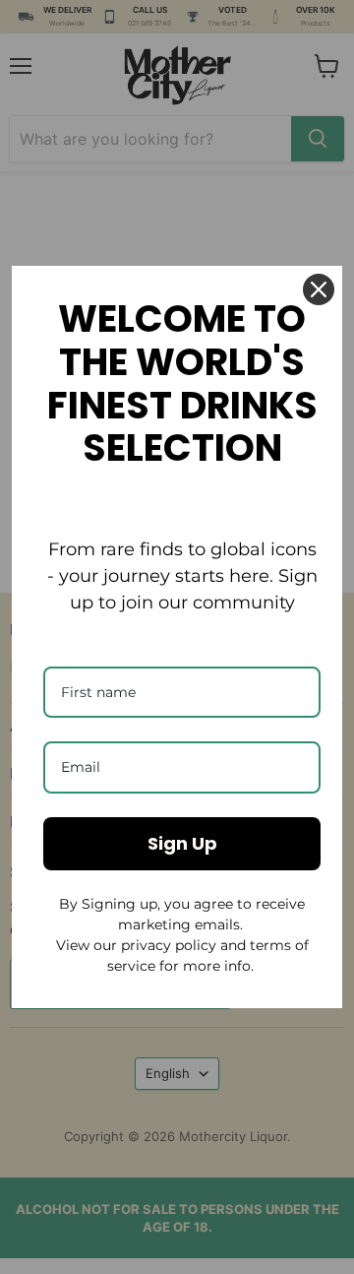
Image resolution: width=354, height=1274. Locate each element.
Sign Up (182, 843)
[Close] (318, 289)
